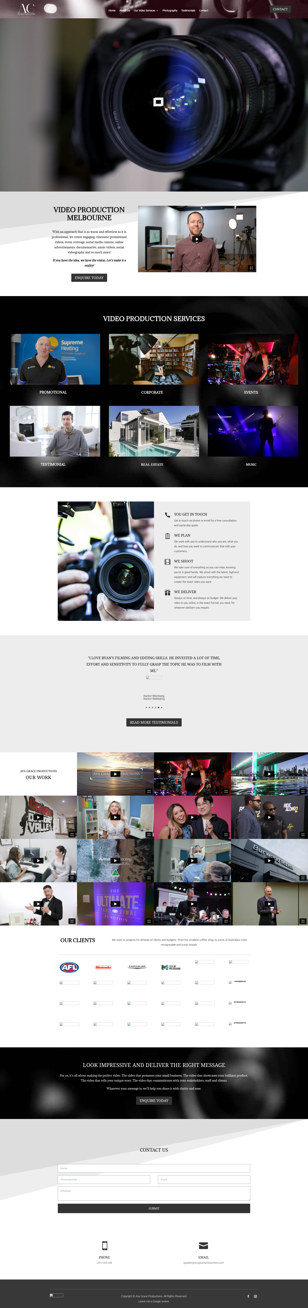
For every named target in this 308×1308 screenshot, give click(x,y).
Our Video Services (144, 10)
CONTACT (280, 9)
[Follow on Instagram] (255, 1296)
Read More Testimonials (154, 722)
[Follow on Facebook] (248, 1296)
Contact (203, 10)
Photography (170, 10)
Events (251, 392)
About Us (124, 10)
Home (112, 10)
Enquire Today (89, 277)
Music (251, 464)
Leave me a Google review (153, 1301)
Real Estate (152, 464)
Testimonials (188, 10)
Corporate (152, 392)
